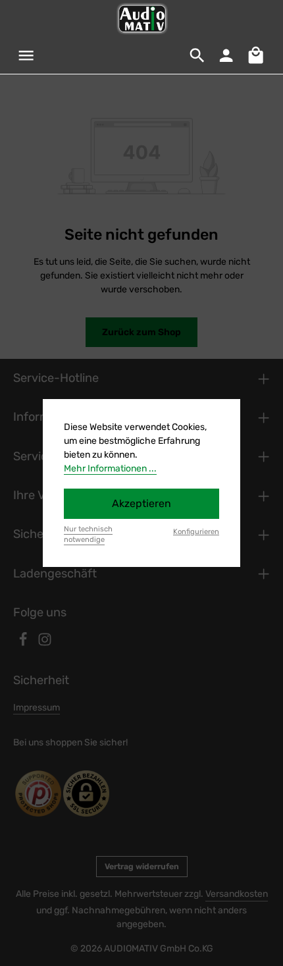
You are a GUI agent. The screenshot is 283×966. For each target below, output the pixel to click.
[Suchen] (197, 55)
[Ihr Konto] (226, 55)
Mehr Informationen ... (110, 468)
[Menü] (26, 55)
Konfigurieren (196, 531)
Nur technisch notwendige (88, 535)
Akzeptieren (141, 503)
